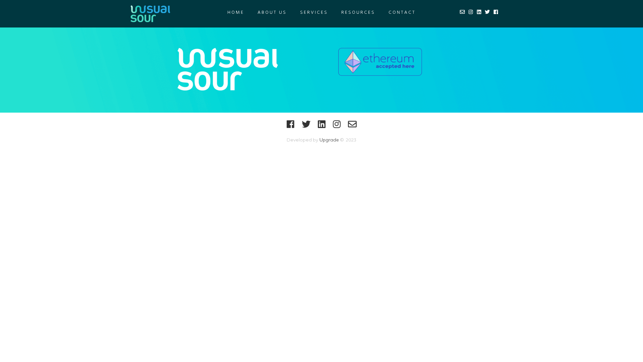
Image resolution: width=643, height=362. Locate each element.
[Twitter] (306, 127)
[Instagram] (336, 127)
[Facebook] (290, 127)
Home (235, 12)
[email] (352, 127)
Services (314, 12)
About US (272, 12)
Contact (402, 12)
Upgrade (328, 140)
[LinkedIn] (321, 127)
